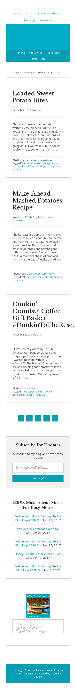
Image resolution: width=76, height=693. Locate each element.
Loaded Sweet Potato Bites (33, 97)
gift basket (28, 394)
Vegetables (46, 160)
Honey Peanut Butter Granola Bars (38, 554)
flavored (17, 394)
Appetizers (33, 160)
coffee (30, 391)
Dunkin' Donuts (44, 391)
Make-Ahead (33, 274)
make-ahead (45, 277)
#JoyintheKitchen (36, 163)
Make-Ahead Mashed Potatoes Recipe (37, 200)
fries (32, 166)
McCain (51, 166)
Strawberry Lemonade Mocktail (38, 529)
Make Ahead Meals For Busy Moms (38, 37)
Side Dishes (48, 274)
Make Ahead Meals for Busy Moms (39, 672)
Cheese (25, 166)
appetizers (53, 163)
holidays (40, 166)
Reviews (31, 388)
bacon (15, 166)
